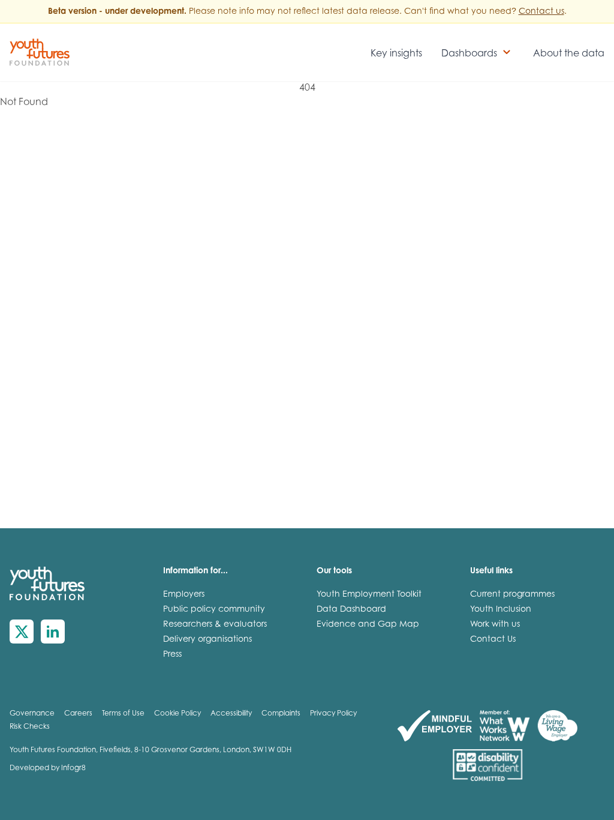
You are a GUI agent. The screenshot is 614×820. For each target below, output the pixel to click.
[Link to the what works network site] (504, 726)
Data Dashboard (351, 610)
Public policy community (214, 610)
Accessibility (231, 713)
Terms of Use (123, 713)
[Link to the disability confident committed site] (487, 765)
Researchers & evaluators (215, 625)
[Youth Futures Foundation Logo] (40, 52)
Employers (183, 595)
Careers (78, 713)
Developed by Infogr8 (48, 768)
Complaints (280, 713)
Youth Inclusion (500, 610)
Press (172, 655)
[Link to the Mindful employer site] (435, 726)
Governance (32, 713)
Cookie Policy (177, 713)
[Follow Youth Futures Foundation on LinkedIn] (53, 632)
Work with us (495, 625)
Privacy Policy (333, 713)
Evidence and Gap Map (368, 625)
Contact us (541, 12)
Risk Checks (30, 727)
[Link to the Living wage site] (557, 726)
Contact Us (493, 640)
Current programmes (512, 595)
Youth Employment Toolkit (369, 595)
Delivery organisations (207, 640)
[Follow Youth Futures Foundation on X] (22, 632)
